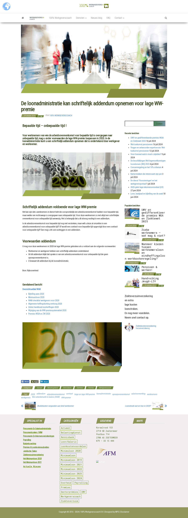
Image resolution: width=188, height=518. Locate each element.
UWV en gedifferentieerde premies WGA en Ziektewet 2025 (153, 215)
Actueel (39, 388)
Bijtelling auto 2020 (36, 294)
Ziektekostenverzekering (146, 326)
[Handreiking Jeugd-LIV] (132, 282)
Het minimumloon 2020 (32, 458)
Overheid (80, 388)
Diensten (80, 17)
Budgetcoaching (29, 443)
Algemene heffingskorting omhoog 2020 (45, 304)
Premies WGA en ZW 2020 (39, 314)
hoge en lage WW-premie (84, 394)
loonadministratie (103, 393)
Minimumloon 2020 (36, 297)
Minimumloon (68, 455)
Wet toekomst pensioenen (142, 144)
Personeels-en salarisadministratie (37, 428)
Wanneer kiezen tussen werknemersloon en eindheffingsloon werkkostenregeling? (145, 251)
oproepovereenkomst (121, 394)
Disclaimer (124, 512)
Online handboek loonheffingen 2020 (43, 307)
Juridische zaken (30, 451)
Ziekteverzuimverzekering (33, 455)
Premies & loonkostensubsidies (36, 447)
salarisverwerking (138, 393)
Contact (119, 17)
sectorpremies (69, 491)
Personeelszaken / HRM (32, 432)
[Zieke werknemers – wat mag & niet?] (132, 233)
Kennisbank (67, 388)
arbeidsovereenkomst (55, 394)
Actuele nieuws (32, 466)
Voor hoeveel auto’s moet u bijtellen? (146, 154)
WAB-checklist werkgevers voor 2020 (43, 300)
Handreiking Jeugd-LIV (150, 280)
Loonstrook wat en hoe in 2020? (138, 406)
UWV (83, 491)
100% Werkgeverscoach (60, 17)
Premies (91, 388)
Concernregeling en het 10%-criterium (146, 167)
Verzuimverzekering (143, 328)
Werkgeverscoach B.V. (94, 512)
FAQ (108, 17)
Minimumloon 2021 (71, 464)
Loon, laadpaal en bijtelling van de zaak (147, 193)
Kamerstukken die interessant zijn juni (146, 174)
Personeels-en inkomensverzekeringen (38, 436)
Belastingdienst (52, 388)
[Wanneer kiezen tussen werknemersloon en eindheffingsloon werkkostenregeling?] (132, 248)
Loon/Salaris (69, 441)
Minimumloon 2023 (71, 473)
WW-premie (66, 397)
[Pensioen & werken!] (132, 268)
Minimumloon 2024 (71, 478)
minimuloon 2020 (71, 450)
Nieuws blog (96, 17)
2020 (33, 394)
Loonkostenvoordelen (73, 446)
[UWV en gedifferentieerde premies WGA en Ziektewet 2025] (132, 213)
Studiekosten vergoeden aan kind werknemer (55, 406)
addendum (40, 393)
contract (69, 393)
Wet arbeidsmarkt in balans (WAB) (46, 397)
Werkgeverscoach (105, 388)
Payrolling (27, 440)
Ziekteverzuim (69, 500)
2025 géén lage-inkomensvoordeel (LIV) (147, 187)
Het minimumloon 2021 (32, 462)
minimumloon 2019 (71, 459)
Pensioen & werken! (149, 268)
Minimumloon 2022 (71, 469)
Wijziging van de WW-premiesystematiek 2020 (47, 310)
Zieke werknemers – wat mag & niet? (153, 232)
